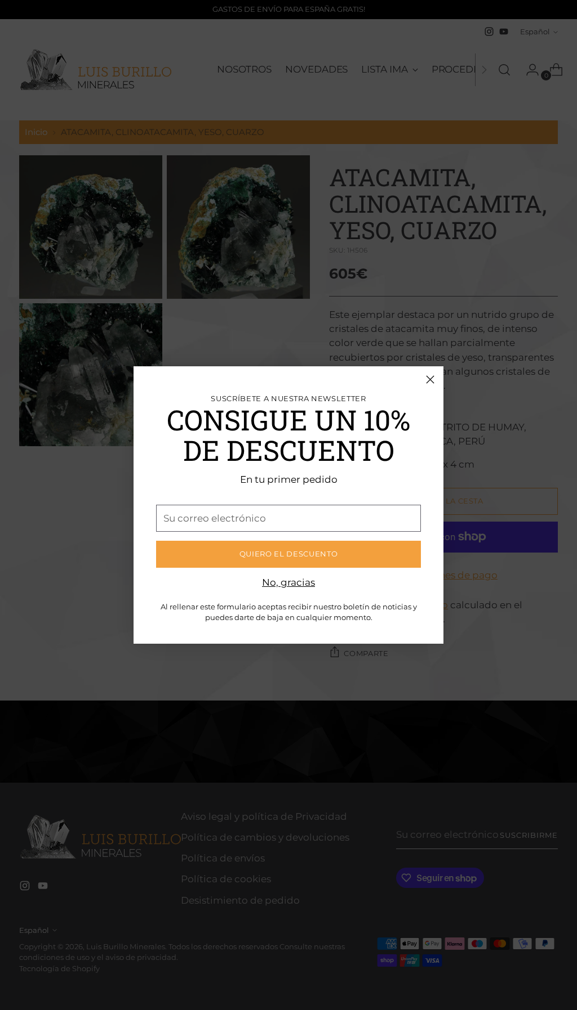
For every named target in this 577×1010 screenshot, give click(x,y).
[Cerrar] (430, 379)
